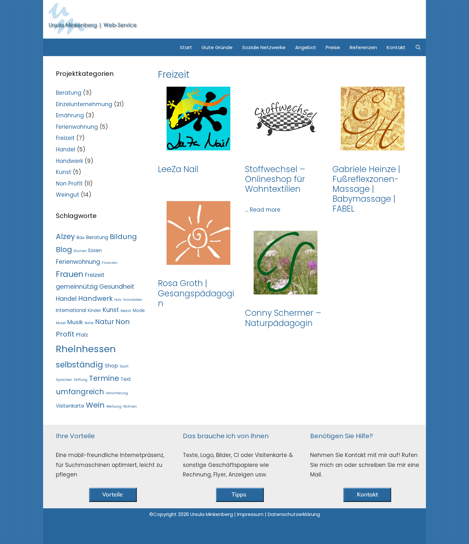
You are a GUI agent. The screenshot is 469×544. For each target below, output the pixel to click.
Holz (118, 299)
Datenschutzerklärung (294, 514)
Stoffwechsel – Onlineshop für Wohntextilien (275, 179)
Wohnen (130, 406)
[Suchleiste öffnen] (418, 47)
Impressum (251, 514)
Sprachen (64, 379)
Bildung (123, 237)
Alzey (65, 236)
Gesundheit (116, 286)
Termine (104, 378)
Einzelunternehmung (84, 104)
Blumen (80, 251)
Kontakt (396, 47)
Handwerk (69, 161)
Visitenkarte (70, 406)
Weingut (67, 195)
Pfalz (82, 334)
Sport (124, 366)
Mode (139, 311)
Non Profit (69, 183)
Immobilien (132, 299)
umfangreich (80, 392)
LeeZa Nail (178, 169)
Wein (95, 405)
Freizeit (65, 138)
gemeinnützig (77, 286)
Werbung (114, 406)
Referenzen (363, 47)
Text (126, 379)
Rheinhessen (86, 348)
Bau (81, 238)
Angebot (305, 47)
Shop (111, 365)
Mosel (61, 323)
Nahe (89, 323)
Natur (104, 321)
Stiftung (80, 379)
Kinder (94, 311)
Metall (126, 310)
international (71, 310)
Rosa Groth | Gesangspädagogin (196, 293)
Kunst (63, 172)
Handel (65, 149)
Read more (265, 210)
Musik (75, 322)
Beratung (68, 93)
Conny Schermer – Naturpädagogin (283, 318)
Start (186, 47)
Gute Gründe (217, 47)
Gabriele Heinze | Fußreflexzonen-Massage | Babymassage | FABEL (366, 189)
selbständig (79, 364)
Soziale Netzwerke (264, 47)
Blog (64, 249)
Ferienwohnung (77, 127)
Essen (95, 250)
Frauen (69, 274)
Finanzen (109, 262)
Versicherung (117, 393)
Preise (333, 47)
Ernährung (70, 115)
